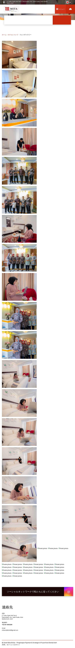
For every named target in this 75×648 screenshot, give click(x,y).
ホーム (4, 35)
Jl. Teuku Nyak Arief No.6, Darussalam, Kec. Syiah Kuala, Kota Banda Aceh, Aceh (12, 617)
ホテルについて (13, 35)
